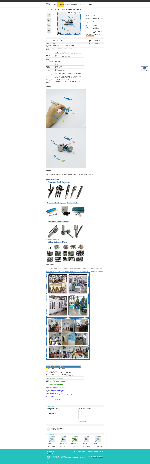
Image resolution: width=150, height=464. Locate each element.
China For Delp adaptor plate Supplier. (59, 456)
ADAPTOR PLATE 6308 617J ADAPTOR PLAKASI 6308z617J (74, 445)
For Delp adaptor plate (57, 7)
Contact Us (90, 4)
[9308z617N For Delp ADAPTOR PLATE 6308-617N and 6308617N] (63, 439)
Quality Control (82, 4)
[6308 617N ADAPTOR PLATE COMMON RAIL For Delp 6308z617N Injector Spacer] (52, 439)
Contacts (96, 451)
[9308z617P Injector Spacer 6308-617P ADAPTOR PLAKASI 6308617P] (86, 439)
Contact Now (90, 35)
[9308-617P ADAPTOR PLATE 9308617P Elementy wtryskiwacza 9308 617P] (98, 439)
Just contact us (62, 462)
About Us (67, 4)
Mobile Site (50, 460)
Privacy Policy (49, 456)
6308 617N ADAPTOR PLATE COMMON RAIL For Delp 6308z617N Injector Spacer (51, 446)
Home (55, 4)
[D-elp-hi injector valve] (66, 219)
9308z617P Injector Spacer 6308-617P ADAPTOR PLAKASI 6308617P (86, 445)
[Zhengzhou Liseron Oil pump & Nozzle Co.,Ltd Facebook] (50, 454)
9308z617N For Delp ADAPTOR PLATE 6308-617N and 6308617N (63, 445)
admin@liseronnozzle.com (98, 457)
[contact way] (66, 366)
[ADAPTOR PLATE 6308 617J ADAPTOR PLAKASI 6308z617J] (75, 439)
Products (60, 4)
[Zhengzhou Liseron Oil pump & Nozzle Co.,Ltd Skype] (47, 415)
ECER (48, 458)
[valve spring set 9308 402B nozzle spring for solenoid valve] (48, 429)
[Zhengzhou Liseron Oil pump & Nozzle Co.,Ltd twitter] (52, 454)
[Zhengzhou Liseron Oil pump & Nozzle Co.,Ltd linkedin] (48, 454)
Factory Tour (74, 4)
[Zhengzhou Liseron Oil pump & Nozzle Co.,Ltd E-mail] (49, 415)
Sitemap (101, 451)
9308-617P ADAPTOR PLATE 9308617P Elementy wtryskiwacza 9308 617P (98, 446)
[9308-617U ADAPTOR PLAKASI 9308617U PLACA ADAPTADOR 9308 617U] (69, 23)
